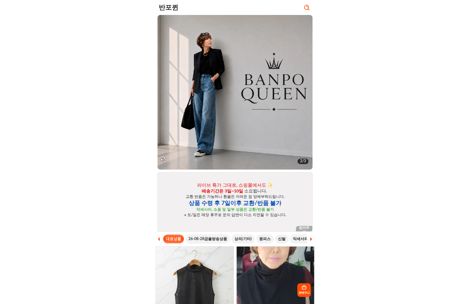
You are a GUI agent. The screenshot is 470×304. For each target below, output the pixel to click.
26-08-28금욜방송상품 (207, 239)
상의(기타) (243, 239)
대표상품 (173, 239)
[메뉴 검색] (306, 8)
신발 (282, 239)
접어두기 (304, 228)
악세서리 (300, 239)
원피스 (265, 239)
